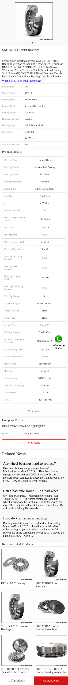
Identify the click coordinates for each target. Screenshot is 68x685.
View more (34, 411)
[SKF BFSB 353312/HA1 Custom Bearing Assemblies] (51, 665)
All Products (17, 680)
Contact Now (51, 680)
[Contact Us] (59, 342)
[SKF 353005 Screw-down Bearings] (16, 623)
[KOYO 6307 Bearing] (16, 580)
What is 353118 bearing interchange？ (23, 80)
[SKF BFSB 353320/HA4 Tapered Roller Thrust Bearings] (16, 665)
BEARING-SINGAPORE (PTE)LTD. (24, 426)
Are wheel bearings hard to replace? (29, 463)
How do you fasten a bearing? (25, 518)
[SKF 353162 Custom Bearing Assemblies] (51, 623)
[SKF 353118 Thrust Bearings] (51, 580)
